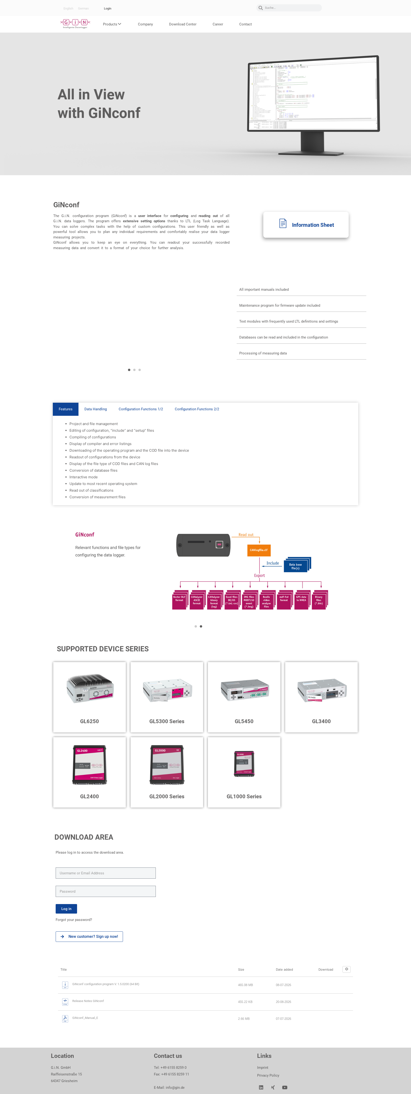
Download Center (182, 24)
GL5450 (244, 721)
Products (110, 24)
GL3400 (321, 721)
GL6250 (89, 721)
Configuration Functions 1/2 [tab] (141, 409)
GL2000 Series (166, 796)
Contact (245, 24)
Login (107, 8)
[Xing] (273, 1088)
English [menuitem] (68, 8)
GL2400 (89, 796)
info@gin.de (175, 1087)
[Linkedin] (261, 1088)
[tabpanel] (205, 460)
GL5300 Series (166, 721)
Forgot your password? (74, 920)
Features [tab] (66, 409)
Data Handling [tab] (95, 409)
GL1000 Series (244, 796)
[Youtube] (285, 1088)
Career (218, 24)
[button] (129, 370)
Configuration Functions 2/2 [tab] (197, 409)
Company (145, 24)
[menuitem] (68, 8)
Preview (308, 255)
